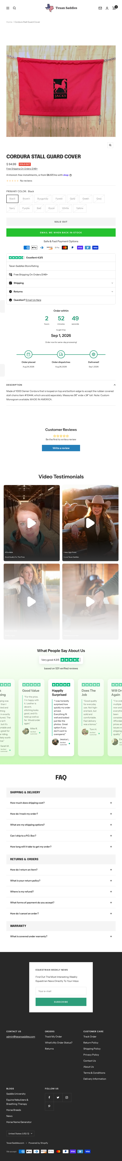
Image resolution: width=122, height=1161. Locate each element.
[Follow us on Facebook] (49, 1097)
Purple (26, 208)
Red (39, 208)
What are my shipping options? (27, 824)
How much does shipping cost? (27, 802)
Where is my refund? (22, 891)
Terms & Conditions (94, 1072)
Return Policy (90, 1042)
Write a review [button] (61, 448)
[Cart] (114, 8)
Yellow (79, 208)
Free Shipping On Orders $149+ (22, 168)
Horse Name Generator (19, 1122)
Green (85, 198)
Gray (99, 198)
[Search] (14, 8)
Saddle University (16, 1093)
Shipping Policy (92, 1048)
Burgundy (42, 198)
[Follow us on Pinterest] (49, 1106)
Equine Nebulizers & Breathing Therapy (17, 1101)
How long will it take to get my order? (30, 846)
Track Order (89, 1036)
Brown (26, 198)
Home (9, 22)
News (9, 1115)
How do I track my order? (24, 813)
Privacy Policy (91, 1054)
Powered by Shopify (38, 1143)
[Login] (107, 8)
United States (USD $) (18, 1133)
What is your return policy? (25, 880)
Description (14, 385)
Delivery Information (94, 1078)
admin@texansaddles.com (20, 1036)
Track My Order (53, 1036)
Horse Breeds (13, 1109)
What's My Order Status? (58, 1042)
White (65, 208)
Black (12, 198)
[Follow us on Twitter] (58, 1097)
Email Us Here (33, 299)
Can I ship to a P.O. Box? (23, 835)
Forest (59, 198)
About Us (88, 1066)
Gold (72, 198)
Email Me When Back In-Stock (61, 232)
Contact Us (89, 1060)
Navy (12, 208)
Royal (51, 208)
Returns (49, 1048)
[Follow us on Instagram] (66, 1097)
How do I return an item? (23, 869)
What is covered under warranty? (28, 936)
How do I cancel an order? (24, 913)
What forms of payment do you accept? (32, 902)
